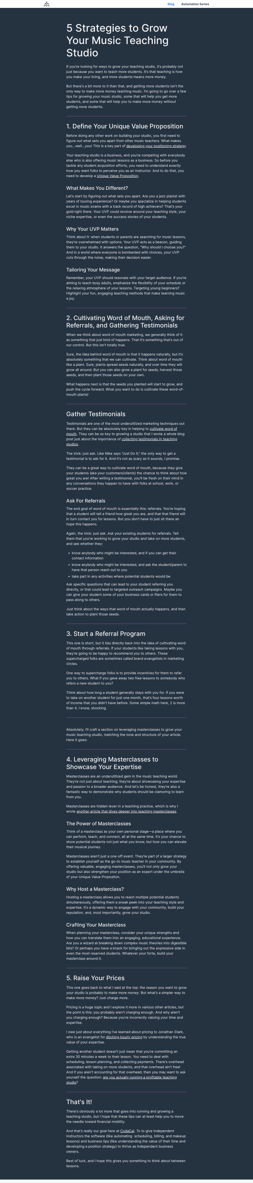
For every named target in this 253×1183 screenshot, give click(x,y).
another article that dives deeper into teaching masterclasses (126, 811)
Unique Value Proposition (117, 176)
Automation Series (195, 4)
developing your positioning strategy (156, 146)
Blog (171, 4)
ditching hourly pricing (124, 1037)
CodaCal (127, 1131)
